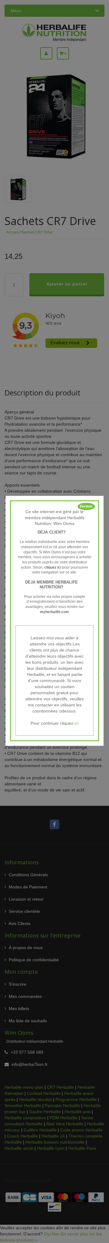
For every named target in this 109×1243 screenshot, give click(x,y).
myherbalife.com (54, 612)
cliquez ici (52, 567)
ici (76, 723)
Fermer (86, 506)
